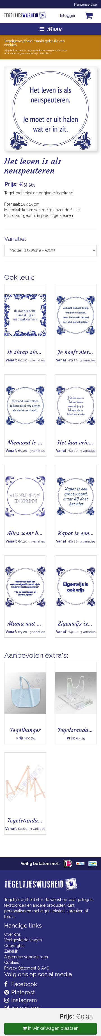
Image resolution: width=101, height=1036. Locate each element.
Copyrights (14, 945)
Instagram (23, 1000)
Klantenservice (85, 4)
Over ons (12, 934)
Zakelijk (11, 951)
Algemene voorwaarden (26, 957)
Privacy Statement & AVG (26, 968)
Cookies (11, 962)
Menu (54, 28)
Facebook (23, 984)
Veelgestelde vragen (23, 940)
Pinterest (22, 992)
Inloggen (68, 15)
